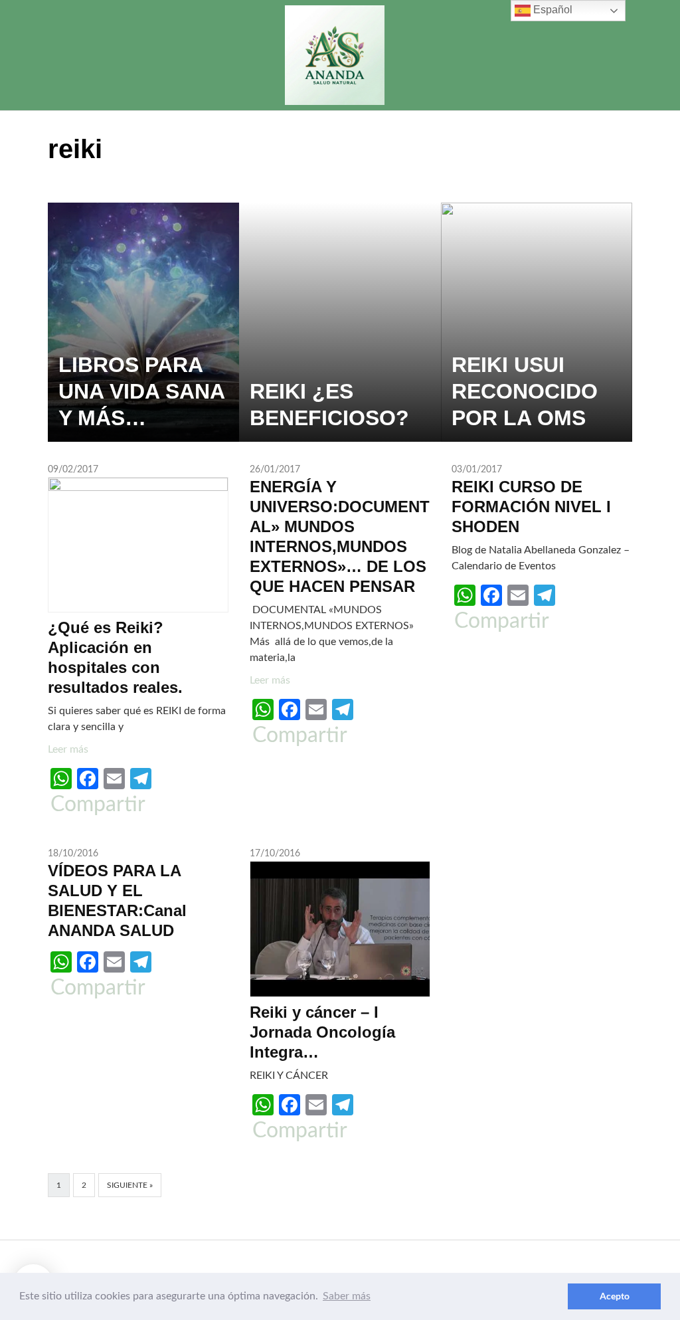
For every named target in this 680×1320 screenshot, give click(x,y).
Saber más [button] (347, 1296)
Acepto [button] (615, 1295)
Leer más (68, 749)
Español (551, 9)
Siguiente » (130, 1185)
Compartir (97, 804)
